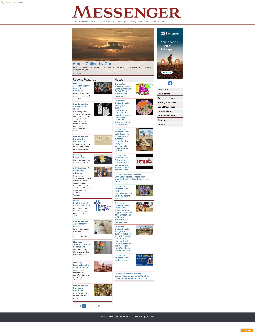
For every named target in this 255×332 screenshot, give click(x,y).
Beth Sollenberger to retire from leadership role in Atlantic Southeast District (132, 179)
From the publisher (80, 104)
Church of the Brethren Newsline (128, 174)
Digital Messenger (140, 22)
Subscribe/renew (88, 22)
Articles (100, 22)
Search (161, 22)
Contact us (163, 120)
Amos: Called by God (92, 63)
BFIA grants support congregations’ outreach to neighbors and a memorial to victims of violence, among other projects (122, 115)
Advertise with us (166, 98)
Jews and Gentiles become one (82, 245)
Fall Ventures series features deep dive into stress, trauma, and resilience (122, 165)
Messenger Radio (124, 22)
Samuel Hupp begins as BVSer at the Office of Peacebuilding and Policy (132, 277)
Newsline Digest (165, 111)
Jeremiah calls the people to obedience (81, 88)
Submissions (164, 94)
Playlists (76, 201)
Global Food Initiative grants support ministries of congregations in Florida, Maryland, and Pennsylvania (123, 214)
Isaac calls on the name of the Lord (81, 266)
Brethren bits (121, 260)
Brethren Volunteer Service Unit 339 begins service (123, 194)
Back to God (79, 157)
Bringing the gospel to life (79, 140)
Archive (153, 22)
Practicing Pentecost (78, 289)
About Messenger (166, 115)
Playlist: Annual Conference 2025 (81, 204)
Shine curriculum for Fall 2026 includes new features (123, 92)
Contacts (110, 22)
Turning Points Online (168, 102)
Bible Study (77, 83)
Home (77, 22)
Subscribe (163, 89)
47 (99, 306)
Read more (77, 74)
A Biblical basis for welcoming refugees (82, 170)
